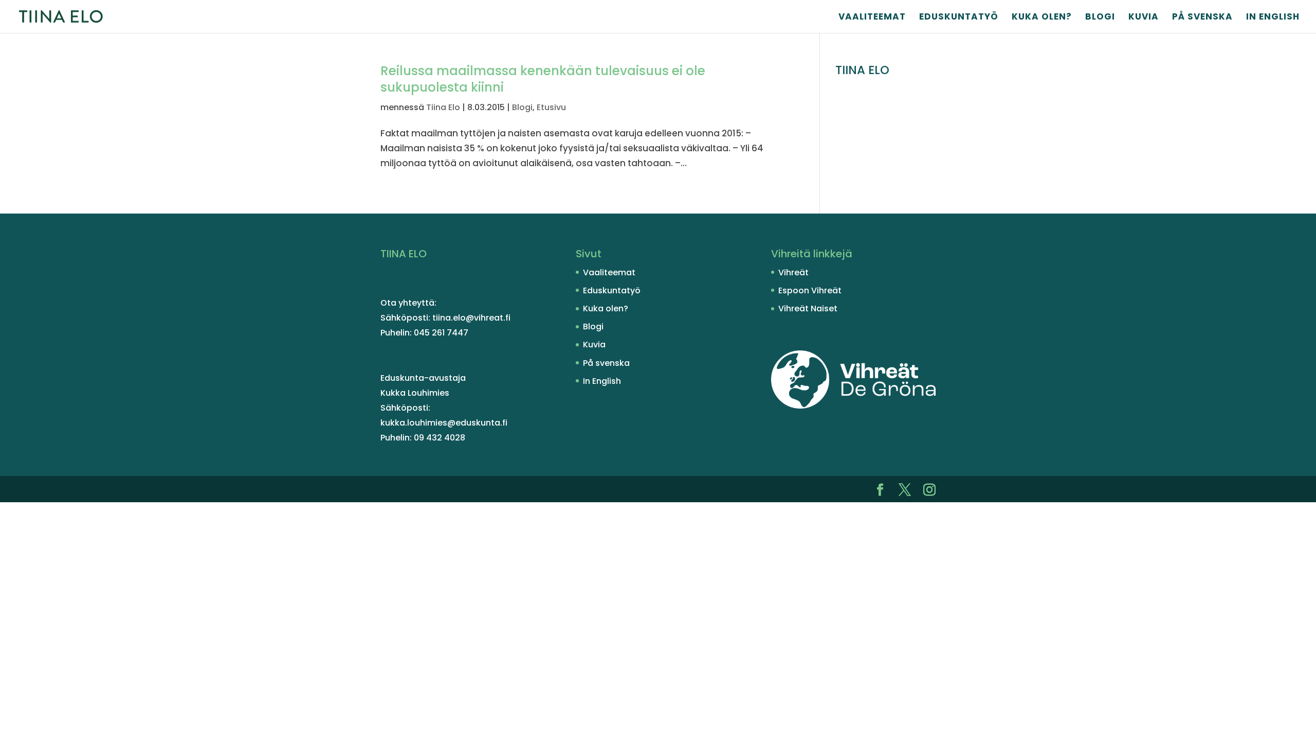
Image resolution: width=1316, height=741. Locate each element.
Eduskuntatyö (958, 18)
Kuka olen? (1042, 18)
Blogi (1100, 18)
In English (1273, 18)
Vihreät (793, 272)
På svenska (1202, 18)
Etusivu (551, 107)
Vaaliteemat (872, 18)
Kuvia (1143, 18)
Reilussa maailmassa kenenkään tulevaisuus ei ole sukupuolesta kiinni (542, 79)
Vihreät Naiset (807, 308)
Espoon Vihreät (810, 290)
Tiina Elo (443, 107)
